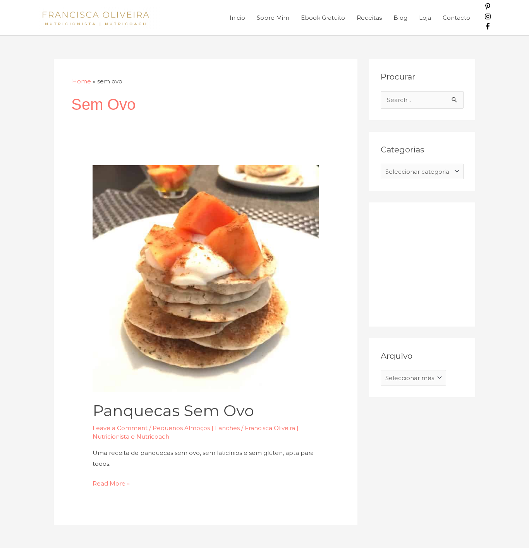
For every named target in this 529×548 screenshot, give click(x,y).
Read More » (111, 482)
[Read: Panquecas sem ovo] (206, 278)
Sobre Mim (273, 17)
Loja (425, 17)
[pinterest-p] (487, 7)
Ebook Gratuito (323, 17)
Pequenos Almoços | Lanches (196, 428)
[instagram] (487, 17)
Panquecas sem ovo (173, 410)
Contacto (456, 17)
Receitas (369, 17)
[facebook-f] (487, 27)
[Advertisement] (439, 262)
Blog (400, 17)
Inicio (237, 17)
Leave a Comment (120, 428)
